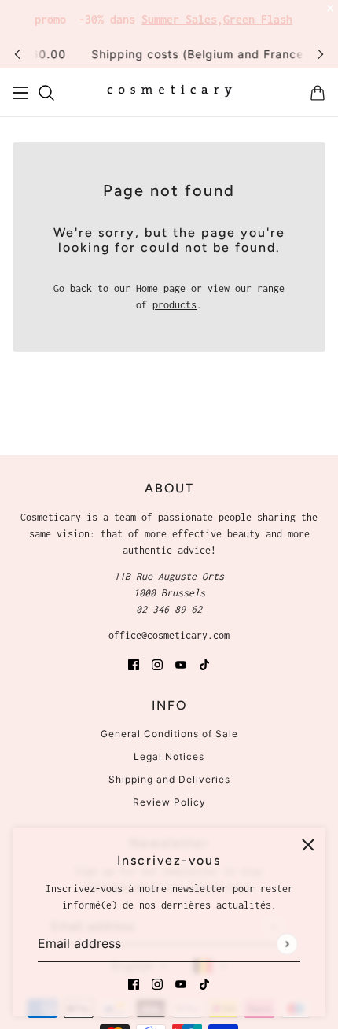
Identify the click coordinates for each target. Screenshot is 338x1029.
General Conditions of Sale (169, 733)
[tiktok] (204, 983)
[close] (308, 845)
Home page (161, 288)
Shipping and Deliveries (169, 779)
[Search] (46, 93)
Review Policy (169, 802)
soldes (286, 15)
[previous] (17, 54)
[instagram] (157, 983)
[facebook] (133, 983)
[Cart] (317, 93)
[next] (321, 54)
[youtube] (181, 983)
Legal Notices (169, 756)
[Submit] (286, 943)
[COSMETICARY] (169, 93)
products (174, 305)
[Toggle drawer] (20, 93)
